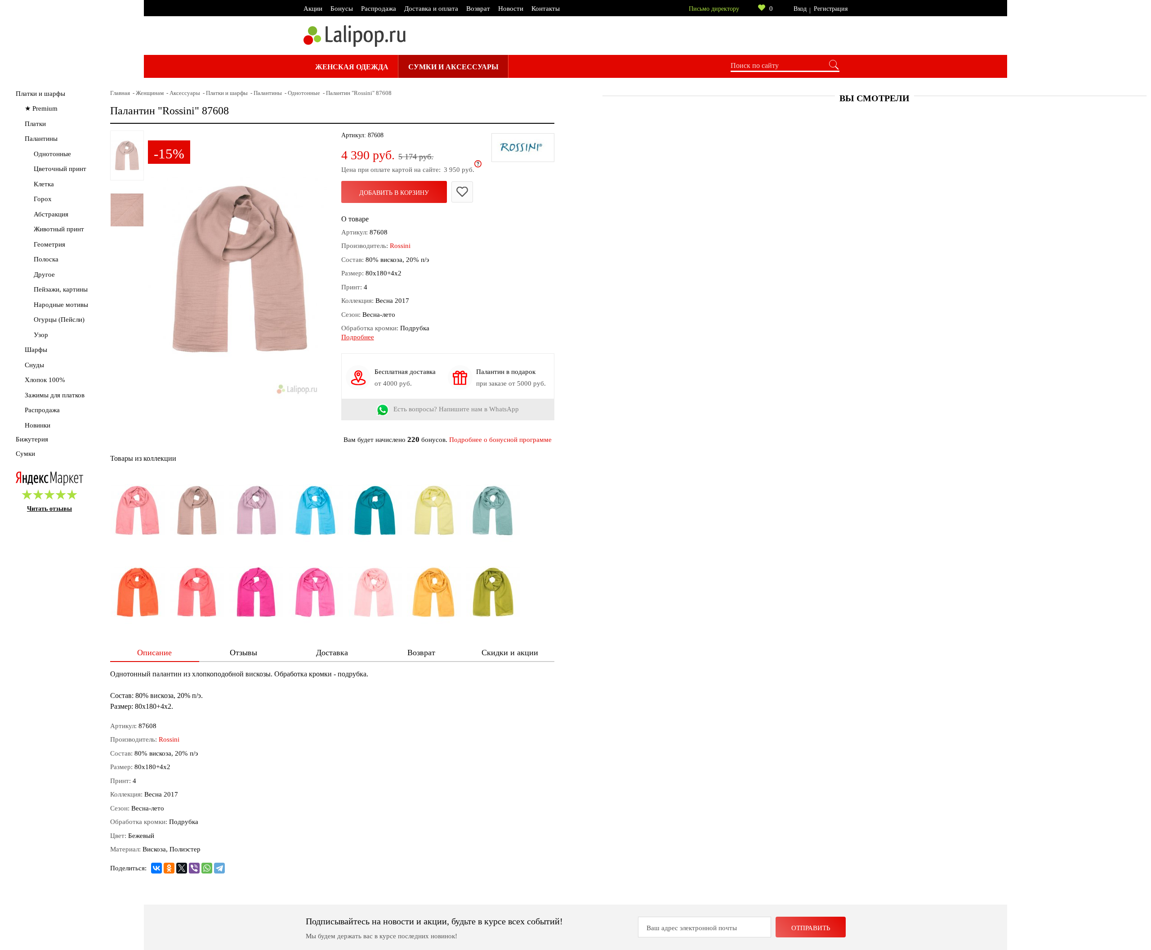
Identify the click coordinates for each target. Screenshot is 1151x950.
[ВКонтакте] (156, 868)
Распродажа (378, 8)
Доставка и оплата (431, 8)
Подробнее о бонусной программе (500, 439)
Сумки (25, 453)
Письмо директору (714, 8)
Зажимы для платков (55, 395)
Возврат (478, 8)
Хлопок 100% (45, 379)
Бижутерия (32, 439)
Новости (510, 8)
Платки (35, 123)
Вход (800, 8)
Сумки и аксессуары (453, 67)
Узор (41, 334)
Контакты (545, 8)
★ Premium (41, 108)
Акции (312, 8)
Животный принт (59, 229)
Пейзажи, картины (61, 289)
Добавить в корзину (394, 192)
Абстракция (51, 214)
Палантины (41, 138)
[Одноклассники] (169, 868)
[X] (181, 868)
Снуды (34, 365)
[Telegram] (219, 868)
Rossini (400, 245)
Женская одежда (351, 67)
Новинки (37, 425)
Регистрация (831, 8)
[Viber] (194, 868)
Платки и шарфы (40, 93)
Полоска (46, 259)
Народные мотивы (61, 304)
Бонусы (341, 8)
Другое (44, 274)
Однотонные (52, 154)
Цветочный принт (60, 168)
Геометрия (49, 244)
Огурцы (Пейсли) (59, 319)
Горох (43, 199)
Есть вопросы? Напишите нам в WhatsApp (456, 409)
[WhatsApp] (206, 868)
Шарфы (36, 349)
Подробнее (357, 337)
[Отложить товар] (462, 192)
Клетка (44, 184)
